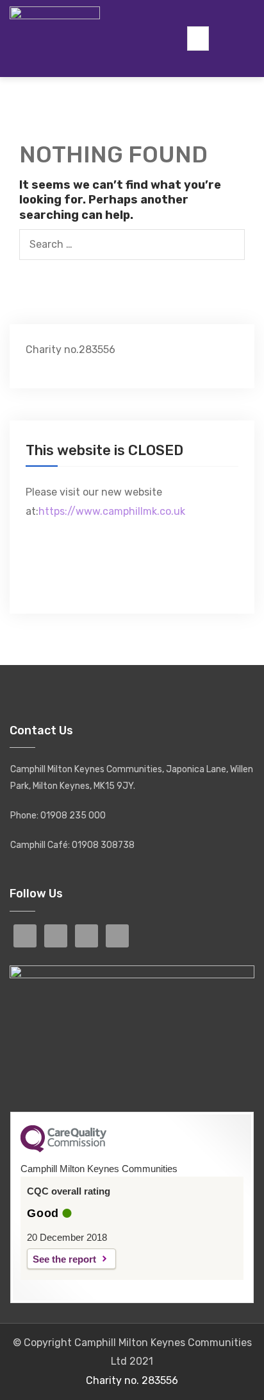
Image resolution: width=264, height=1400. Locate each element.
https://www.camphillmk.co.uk (111, 511)
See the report (64, 1259)
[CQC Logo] (63, 1149)
